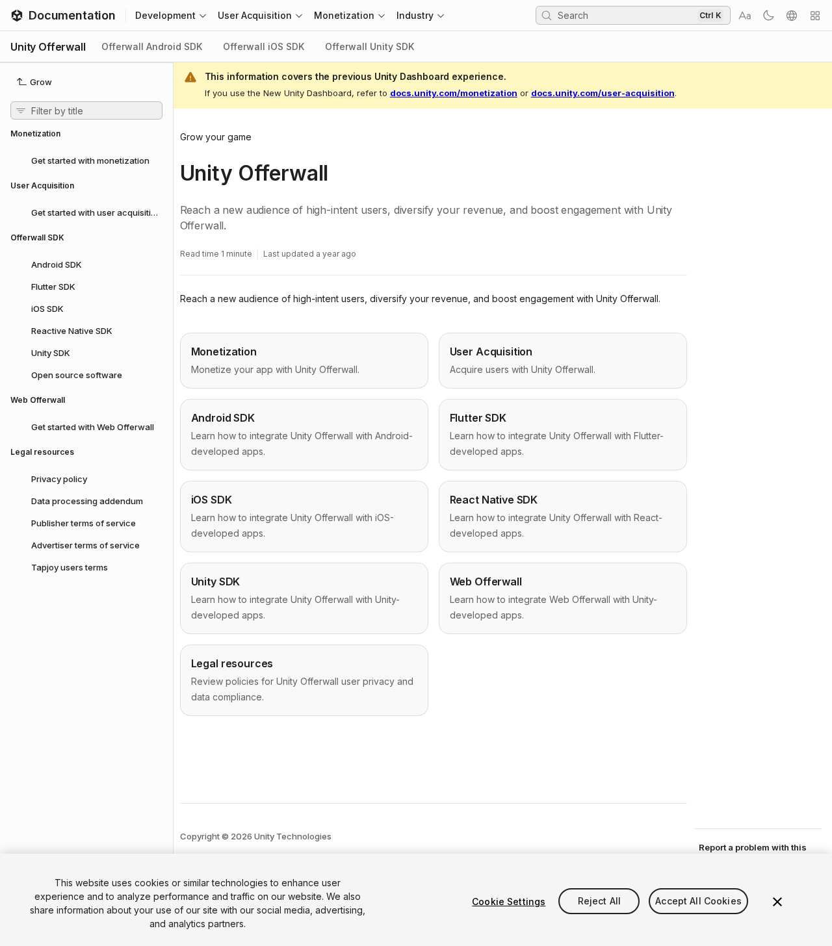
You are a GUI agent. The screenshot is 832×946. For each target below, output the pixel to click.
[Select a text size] (745, 15)
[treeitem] (86, 159)
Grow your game (216, 136)
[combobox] (626, 15)
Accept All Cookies (698, 901)
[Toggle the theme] (768, 15)
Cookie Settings (508, 901)
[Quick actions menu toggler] (815, 15)
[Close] (777, 902)
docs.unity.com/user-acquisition (603, 93)
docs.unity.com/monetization (453, 93)
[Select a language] (792, 15)
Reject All (599, 901)
